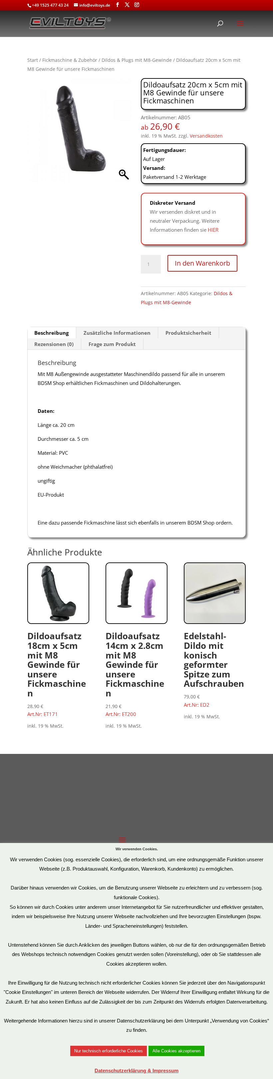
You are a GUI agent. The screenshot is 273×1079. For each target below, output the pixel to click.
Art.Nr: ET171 (56, 673)
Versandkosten (206, 136)
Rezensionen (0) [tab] (54, 344)
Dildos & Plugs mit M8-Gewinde (137, 60)
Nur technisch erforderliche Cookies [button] (108, 1050)
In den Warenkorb (202, 263)
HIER (213, 229)
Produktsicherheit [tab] (188, 332)
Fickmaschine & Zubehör (69, 60)
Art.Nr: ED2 (214, 669)
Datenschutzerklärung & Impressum (136, 1070)
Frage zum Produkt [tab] (112, 344)
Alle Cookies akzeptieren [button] (176, 1050)
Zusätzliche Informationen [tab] (117, 332)
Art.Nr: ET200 (135, 673)
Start (32, 60)
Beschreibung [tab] (51, 332)
